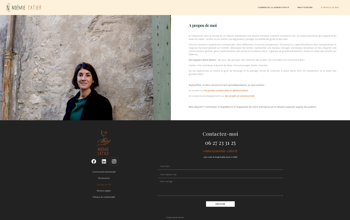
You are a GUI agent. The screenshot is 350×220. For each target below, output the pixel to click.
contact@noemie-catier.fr (220, 151)
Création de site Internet (175, 217)
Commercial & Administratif (273, 7)
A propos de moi (330, 7)
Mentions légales (104, 190)
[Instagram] (114, 161)
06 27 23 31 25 (220, 142)
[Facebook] (93, 161)
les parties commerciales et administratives (226, 90)
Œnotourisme (305, 7)
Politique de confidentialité (104, 197)
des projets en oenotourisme (240, 95)
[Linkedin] (104, 161)
